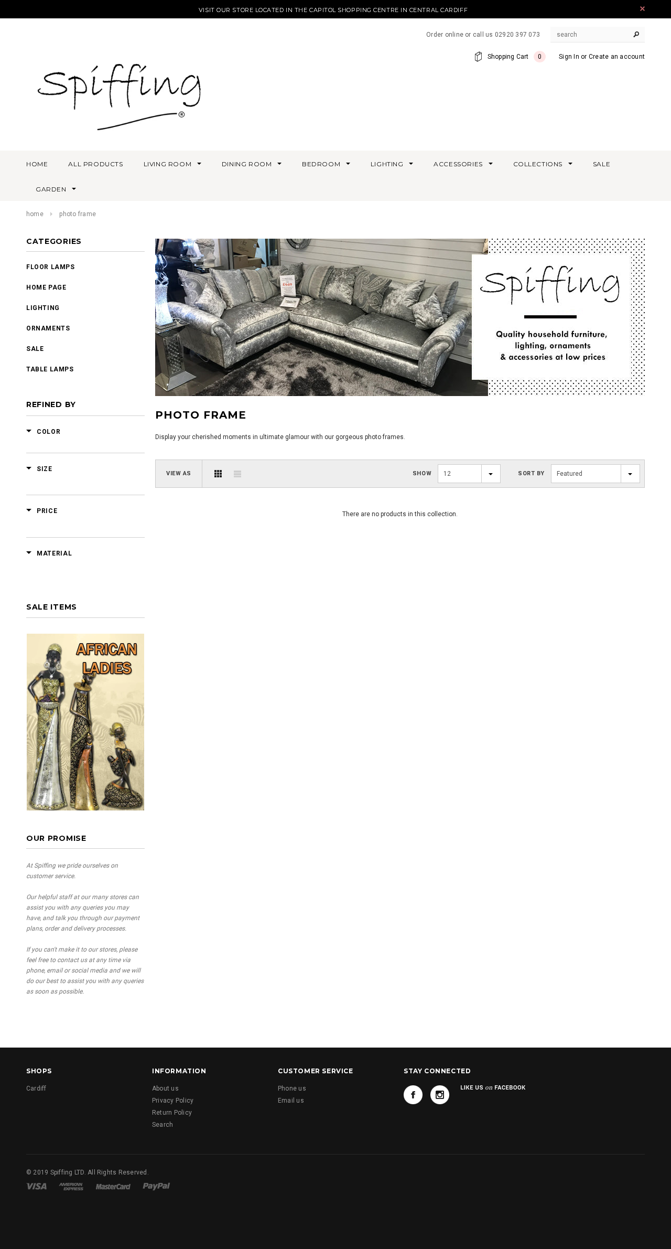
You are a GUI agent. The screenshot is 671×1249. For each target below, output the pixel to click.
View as (178, 473)
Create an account (617, 56)
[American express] (71, 1186)
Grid (218, 473)
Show (422, 473)
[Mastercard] (113, 1186)
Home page (46, 287)
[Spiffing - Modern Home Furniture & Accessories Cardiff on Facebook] (413, 1094)
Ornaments (48, 328)
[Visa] (36, 1186)
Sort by (531, 473)
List (237, 473)
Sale (35, 349)
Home (35, 214)
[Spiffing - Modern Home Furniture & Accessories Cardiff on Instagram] (439, 1094)
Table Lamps (50, 369)
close (642, 8)
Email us (291, 1100)
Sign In (569, 56)
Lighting (43, 308)
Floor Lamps (50, 267)
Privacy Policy (172, 1100)
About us (165, 1088)
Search (162, 1124)
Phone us (292, 1088)
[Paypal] (156, 1186)
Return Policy (172, 1112)
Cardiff (36, 1088)
